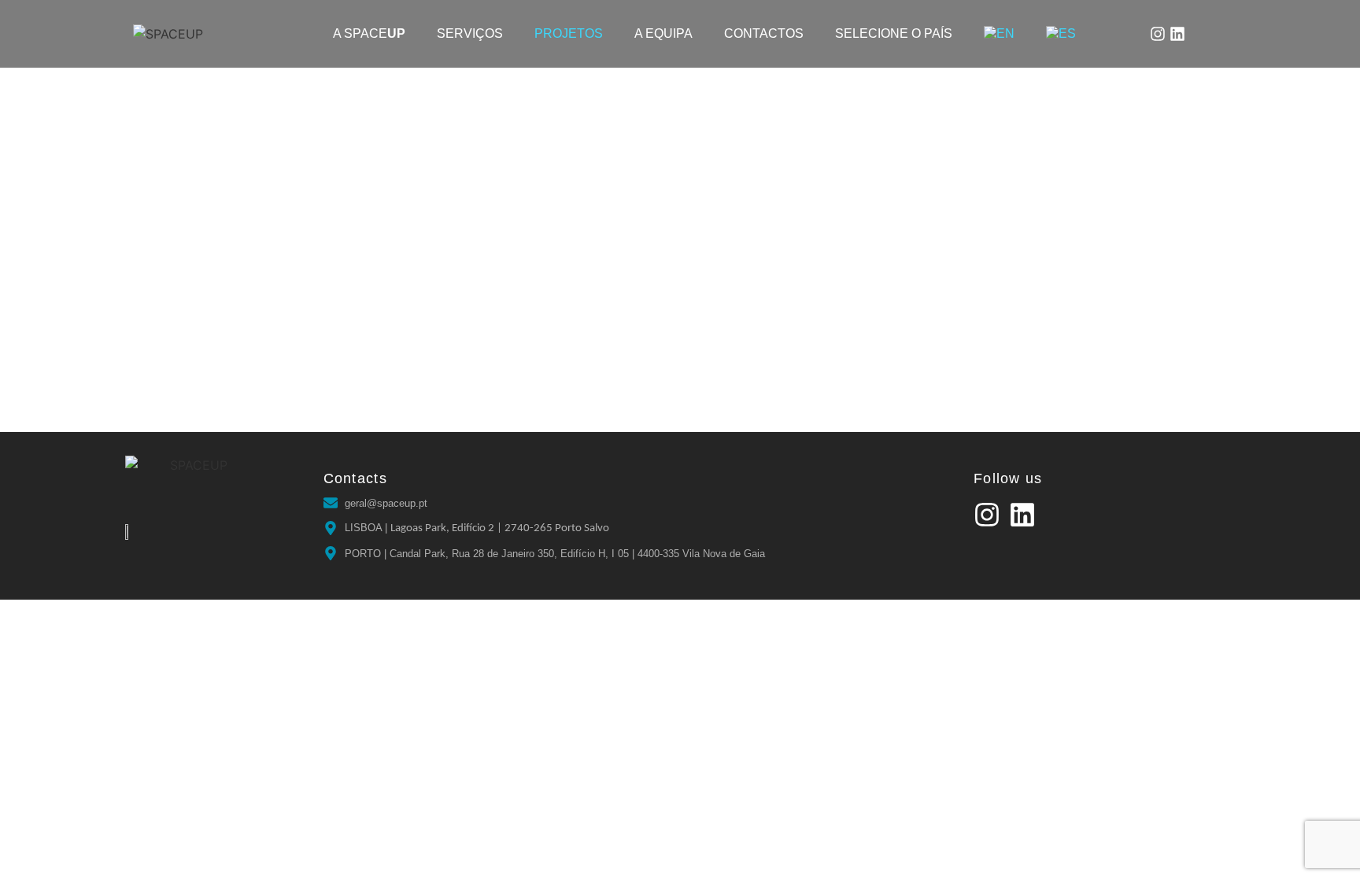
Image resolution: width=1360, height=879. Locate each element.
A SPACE (369, 33)
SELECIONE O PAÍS (893, 33)
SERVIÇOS (470, 33)
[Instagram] (1158, 34)
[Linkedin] (1177, 34)
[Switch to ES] (1061, 34)
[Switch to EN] (999, 34)
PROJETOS (568, 33)
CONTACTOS (764, 33)
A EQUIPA (663, 33)
